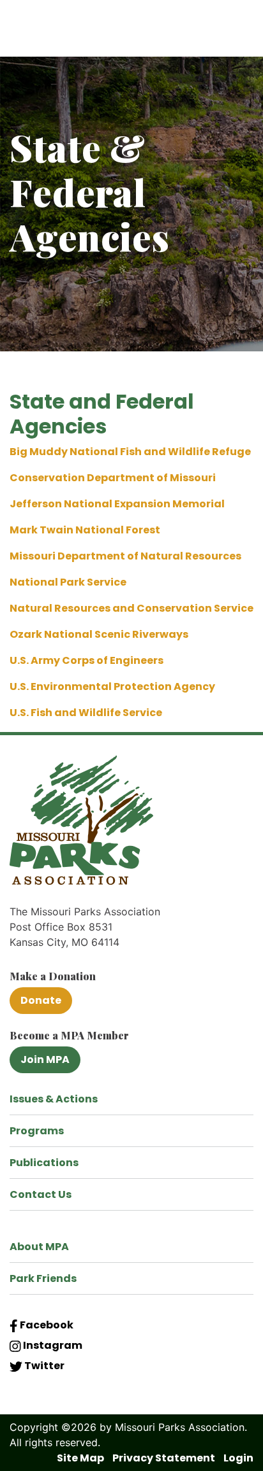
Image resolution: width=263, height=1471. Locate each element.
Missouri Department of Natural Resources (125, 556)
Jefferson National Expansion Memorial (117, 503)
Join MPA (45, 1059)
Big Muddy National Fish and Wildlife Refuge (130, 451)
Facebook (45, 1325)
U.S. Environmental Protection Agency (112, 686)
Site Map (80, 1458)
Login (238, 1458)
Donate (40, 1000)
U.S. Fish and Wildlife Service (86, 712)
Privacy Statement (163, 1458)
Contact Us (40, 1194)
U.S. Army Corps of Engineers (86, 660)
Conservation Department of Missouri (113, 477)
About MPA (39, 1246)
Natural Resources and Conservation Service (131, 608)
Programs (37, 1130)
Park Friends (43, 1278)
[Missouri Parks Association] (93, 32)
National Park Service (68, 582)
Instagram (51, 1345)
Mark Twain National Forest (85, 530)
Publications (44, 1162)
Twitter (43, 1365)
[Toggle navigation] (238, 33)
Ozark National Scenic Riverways (99, 634)
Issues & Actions (54, 1099)
